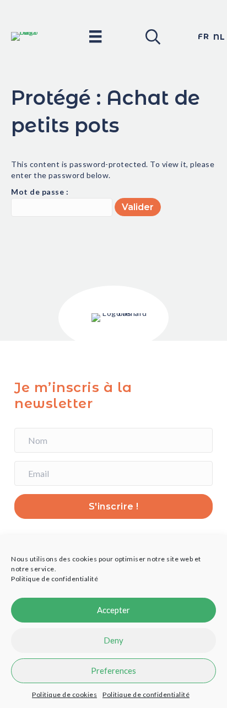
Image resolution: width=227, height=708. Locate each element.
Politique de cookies (64, 694)
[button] (152, 36)
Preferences (113, 670)
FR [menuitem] (203, 36)
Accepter (113, 610)
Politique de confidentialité (54, 579)
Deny (113, 640)
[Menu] (95, 36)
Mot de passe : (39, 191)
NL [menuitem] (219, 37)
